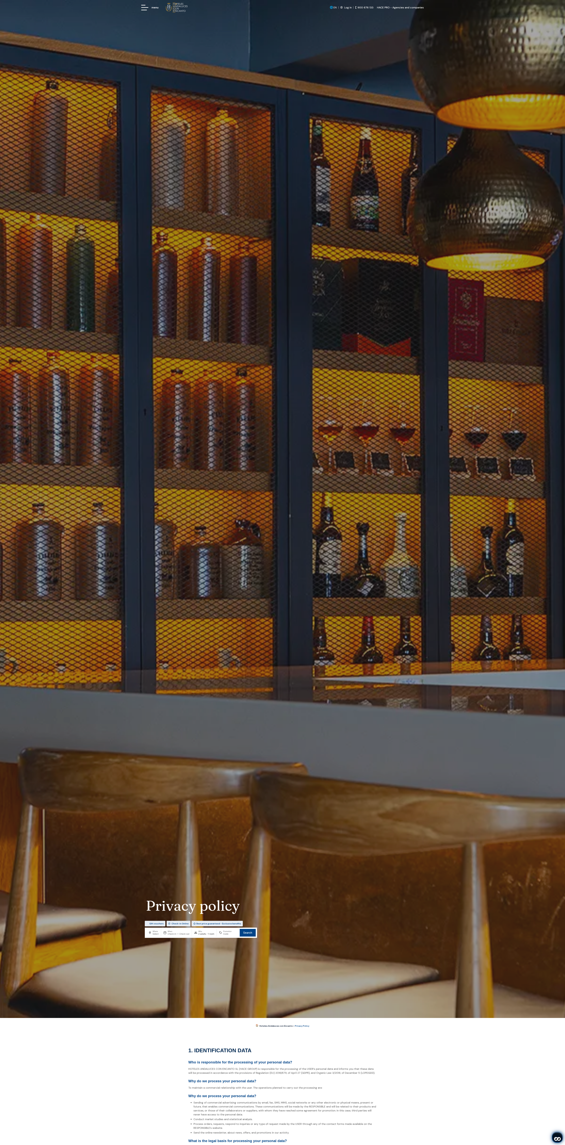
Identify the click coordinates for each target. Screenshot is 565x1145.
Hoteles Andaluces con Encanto (276, 1026)
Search (247, 932)
